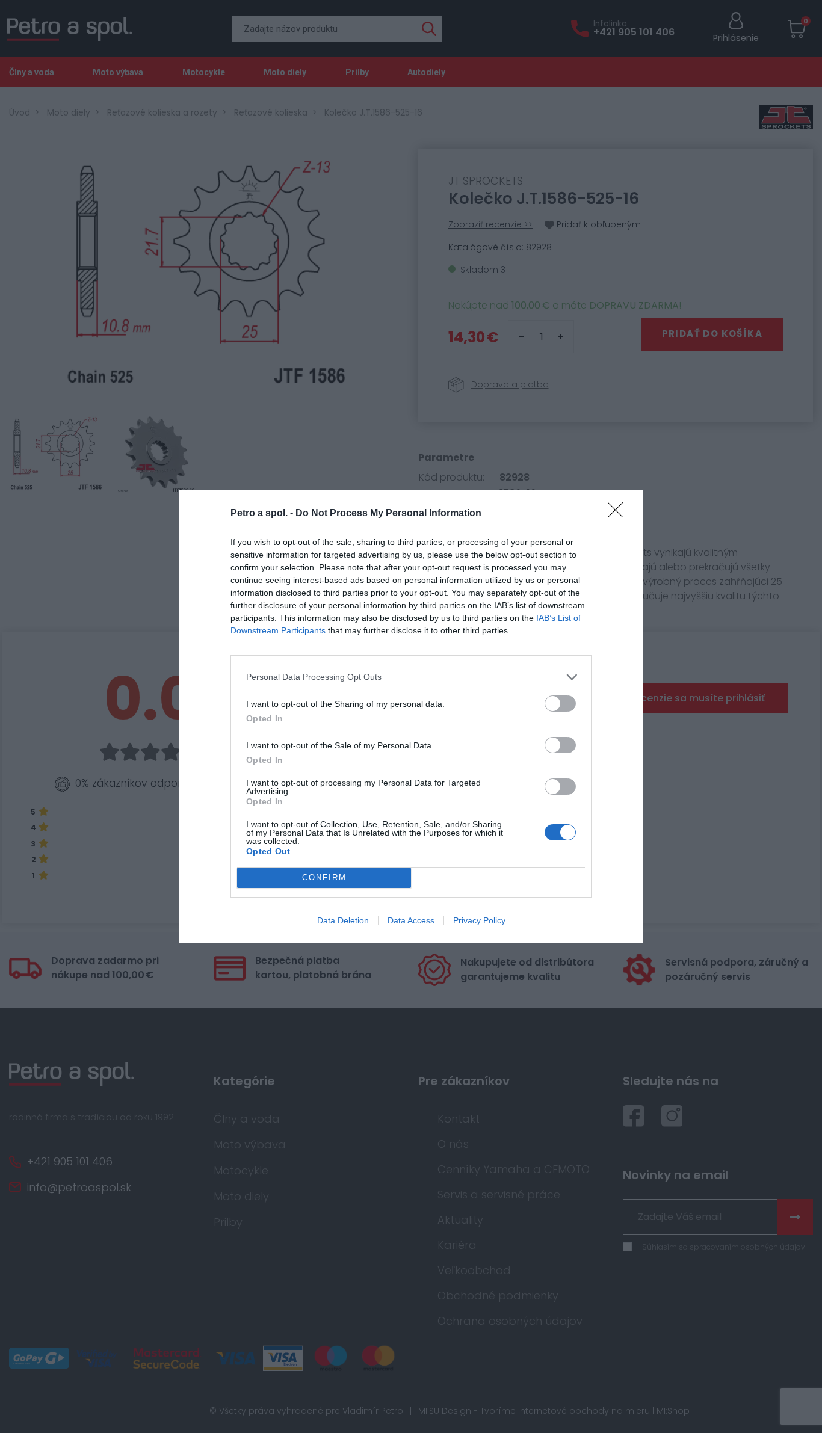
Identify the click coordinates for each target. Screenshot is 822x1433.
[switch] (560, 703)
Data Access (411, 920)
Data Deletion (343, 920)
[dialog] (411, 716)
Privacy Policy (479, 920)
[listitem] (411, 677)
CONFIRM (324, 877)
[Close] (619, 513)
